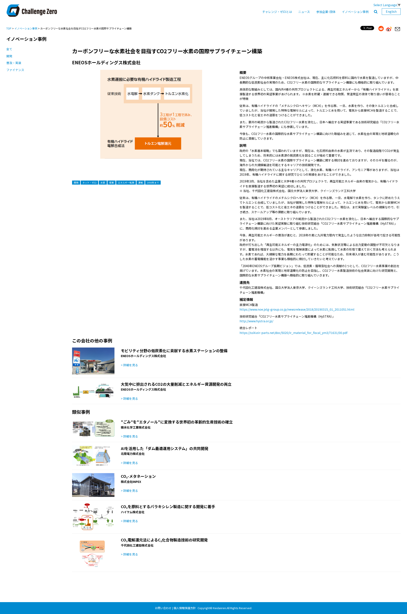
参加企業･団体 (326, 12)
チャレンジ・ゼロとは (277, 12)
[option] (151, 118)
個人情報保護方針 (185, 608)
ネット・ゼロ (89, 182)
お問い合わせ (163, 608)
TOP (8, 28)
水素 (102, 182)
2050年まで (153, 182)
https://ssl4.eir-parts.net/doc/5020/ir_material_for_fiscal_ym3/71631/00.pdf (293, 333)
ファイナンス (15, 70)
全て (9, 49)
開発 (9, 56)
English (391, 11)
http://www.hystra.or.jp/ (256, 321)
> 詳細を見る (129, 365)
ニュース (304, 12)
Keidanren (219, 608)
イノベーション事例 (355, 12)
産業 (111, 182)
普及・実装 (13, 63)
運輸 (140, 182)
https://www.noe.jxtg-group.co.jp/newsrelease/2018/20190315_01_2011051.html (297, 309)
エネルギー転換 (126, 182)
